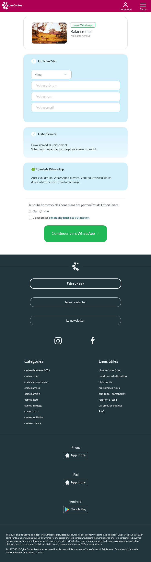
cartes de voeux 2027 (37, 370)
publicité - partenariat (112, 393)
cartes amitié (32, 393)
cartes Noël (31, 376)
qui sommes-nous (109, 387)
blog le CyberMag (109, 370)
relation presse (108, 399)
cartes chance (32, 423)
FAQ (101, 411)
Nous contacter (75, 302)
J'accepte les (61, 217)
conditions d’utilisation (113, 376)
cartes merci (31, 399)
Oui (35, 211)
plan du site (106, 382)
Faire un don (75, 283)
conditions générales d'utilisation (69, 217)
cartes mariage (33, 405)
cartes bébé (31, 411)
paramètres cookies (110, 405)
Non (46, 211)
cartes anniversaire (36, 382)
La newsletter (75, 320)
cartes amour (32, 387)
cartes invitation (34, 417)
